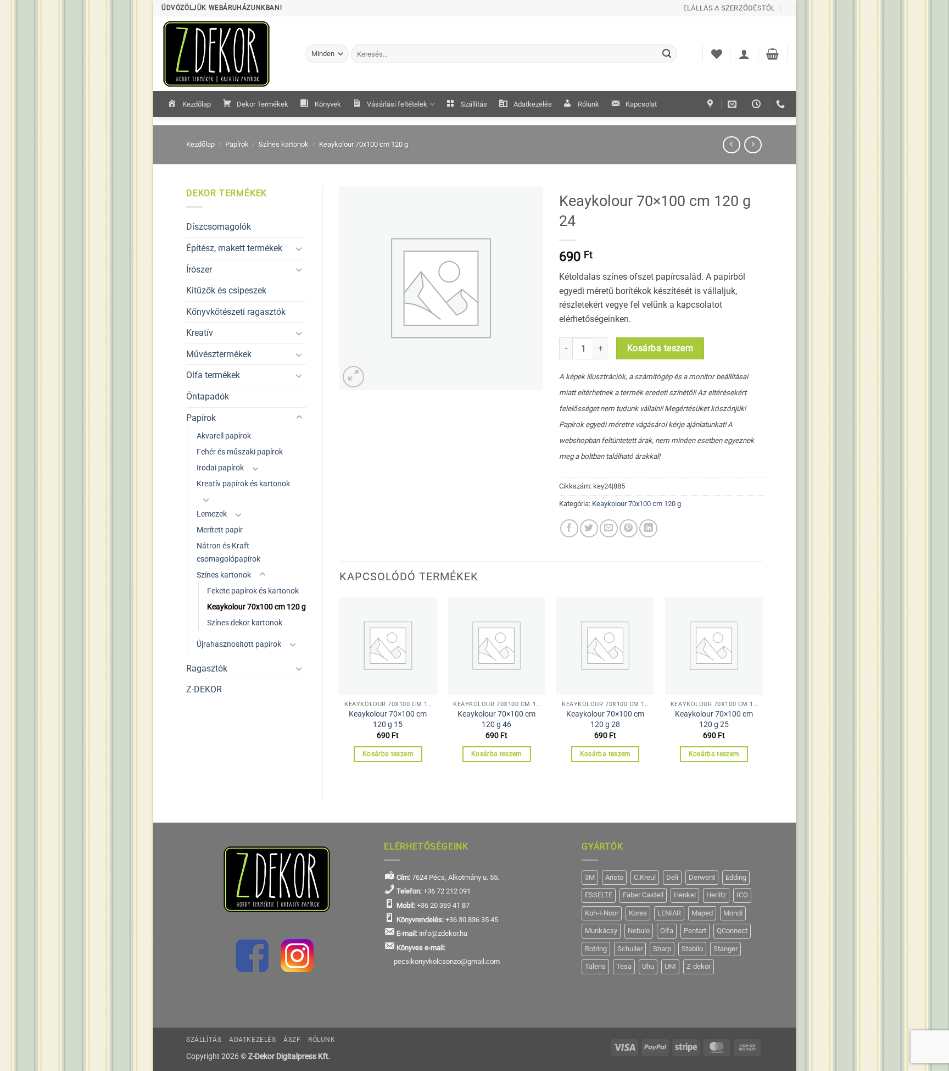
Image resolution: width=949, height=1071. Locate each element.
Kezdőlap (196, 104)
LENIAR (669, 913)
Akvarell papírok (224, 436)
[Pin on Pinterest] (628, 528)
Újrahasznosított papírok (239, 644)
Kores (638, 913)
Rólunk (588, 104)
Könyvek (328, 104)
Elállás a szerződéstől (729, 8)
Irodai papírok (220, 468)
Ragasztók (206, 668)
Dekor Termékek (262, 104)
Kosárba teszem (660, 348)
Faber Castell (643, 895)
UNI (670, 966)
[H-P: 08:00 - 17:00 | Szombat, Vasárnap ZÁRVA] (757, 104)
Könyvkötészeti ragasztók (236, 312)
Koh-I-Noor (601, 913)
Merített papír (220, 530)
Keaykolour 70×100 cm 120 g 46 (496, 719)
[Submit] (667, 54)
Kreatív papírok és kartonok (243, 484)
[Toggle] (299, 248)
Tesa (624, 966)
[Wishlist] (716, 54)
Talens (595, 966)
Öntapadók (207, 396)
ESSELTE (598, 895)
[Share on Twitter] (589, 528)
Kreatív (199, 333)
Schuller (630, 949)
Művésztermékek (219, 354)
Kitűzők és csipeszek (226, 290)
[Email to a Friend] (609, 528)
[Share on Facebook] (569, 528)
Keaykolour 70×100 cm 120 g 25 (714, 719)
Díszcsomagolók (218, 226)
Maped (702, 913)
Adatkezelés (532, 104)
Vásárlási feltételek (397, 104)
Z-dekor (698, 966)
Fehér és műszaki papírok (240, 452)
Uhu (648, 966)
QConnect (732, 930)
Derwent (702, 877)
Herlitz (716, 895)
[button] (744, 54)
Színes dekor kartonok (244, 623)
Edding (735, 877)
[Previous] (340, 689)
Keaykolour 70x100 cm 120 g (363, 144)
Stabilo (692, 949)
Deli (672, 877)
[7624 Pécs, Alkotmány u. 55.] (711, 104)
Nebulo (639, 930)
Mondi (733, 913)
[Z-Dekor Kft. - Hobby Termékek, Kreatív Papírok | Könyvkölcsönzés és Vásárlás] (225, 54)
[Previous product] (752, 144)
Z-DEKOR (204, 689)
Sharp (662, 949)
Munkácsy (601, 930)
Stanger (725, 949)
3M (590, 877)
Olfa (666, 930)
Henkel (685, 895)
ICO (742, 895)
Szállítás (474, 104)
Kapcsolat (641, 104)
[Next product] (731, 144)
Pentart (695, 930)
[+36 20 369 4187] (782, 104)
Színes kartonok (284, 144)
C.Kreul (645, 877)
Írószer (199, 269)
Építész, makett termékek (234, 248)
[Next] (762, 689)
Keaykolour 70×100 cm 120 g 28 (605, 719)
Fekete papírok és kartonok (253, 591)
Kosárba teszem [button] (388, 754)
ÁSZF (291, 1040)
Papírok (237, 144)
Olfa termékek (213, 375)
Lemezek (212, 514)
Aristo (614, 877)
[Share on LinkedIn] (648, 528)
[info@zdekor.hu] (733, 104)
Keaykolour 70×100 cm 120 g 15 (388, 719)
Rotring (596, 949)
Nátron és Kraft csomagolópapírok (228, 552)
